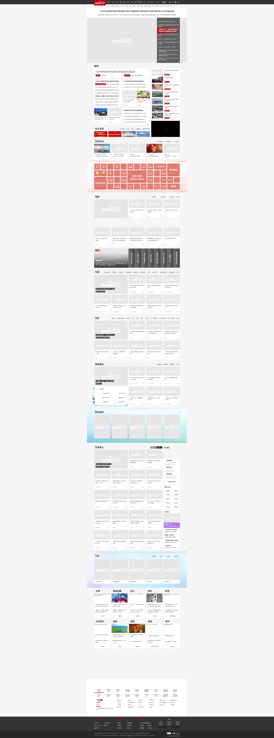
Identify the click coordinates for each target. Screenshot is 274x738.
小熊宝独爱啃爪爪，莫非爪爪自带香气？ (153, 398)
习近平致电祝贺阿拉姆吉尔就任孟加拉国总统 (115, 72)
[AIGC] (164, 2)
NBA (137, 318)
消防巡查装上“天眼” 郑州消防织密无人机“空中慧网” (136, 611)
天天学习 (127, 75)
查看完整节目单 (171, 481)
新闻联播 (167, 74)
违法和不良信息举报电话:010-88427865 (141, 733)
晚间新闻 (140, 700)
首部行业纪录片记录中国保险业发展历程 (152, 155)
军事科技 (135, 272)
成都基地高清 (106, 393)
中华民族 (172, 704)
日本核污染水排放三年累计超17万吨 (114, 118)
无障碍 (170, 3)
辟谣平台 (142, 725)
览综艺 (168, 494)
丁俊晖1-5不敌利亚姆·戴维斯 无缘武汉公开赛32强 (171, 352)
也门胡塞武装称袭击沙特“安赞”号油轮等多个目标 (134, 122)
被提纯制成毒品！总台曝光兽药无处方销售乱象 (119, 481)
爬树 (131, 383)
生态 (117, 6)
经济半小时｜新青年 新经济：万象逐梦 (167, 47)
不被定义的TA (156, 221)
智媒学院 (169, 722)
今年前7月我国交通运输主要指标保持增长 (107, 81)
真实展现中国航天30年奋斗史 (171, 526)
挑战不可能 (162, 700)
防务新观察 (107, 272)
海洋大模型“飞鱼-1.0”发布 (170, 641)
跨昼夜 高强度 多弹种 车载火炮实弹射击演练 (172, 286)
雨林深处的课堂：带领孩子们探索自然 (101, 641)
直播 (99, 389)
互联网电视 (129, 723)
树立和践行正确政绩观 (101, 84)
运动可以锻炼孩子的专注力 (136, 641)
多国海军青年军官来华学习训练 (171, 306)
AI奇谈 (120, 221)
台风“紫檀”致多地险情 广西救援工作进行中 (136, 286)
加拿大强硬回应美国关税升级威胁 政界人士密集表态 (135, 116)
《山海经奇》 (168, 545)
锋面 (133, 129)
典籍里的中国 (131, 707)
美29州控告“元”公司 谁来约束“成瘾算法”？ (154, 481)
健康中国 (132, 487)
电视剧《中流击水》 (170, 535)
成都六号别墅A (122, 393)
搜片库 (170, 179)
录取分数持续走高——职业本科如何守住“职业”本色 (171, 605)
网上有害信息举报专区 (145, 723)
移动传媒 (120, 728)
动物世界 (172, 702)
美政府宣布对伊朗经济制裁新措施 (133, 110)
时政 (108, 2)
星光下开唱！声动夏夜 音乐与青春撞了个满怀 (102, 481)
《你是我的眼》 (116, 581)
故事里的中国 (173, 700)
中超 (133, 318)
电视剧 (154, 556)
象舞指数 (117, 591)
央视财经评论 (98, 527)
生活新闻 (139, 105)
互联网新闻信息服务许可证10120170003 (102, 733)
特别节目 (176, 556)
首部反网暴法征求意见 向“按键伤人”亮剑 (119, 502)
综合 (96, 358)
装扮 (148, 383)
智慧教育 (178, 724)
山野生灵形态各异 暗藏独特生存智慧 (119, 542)
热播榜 (175, 170)
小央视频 (153, 197)
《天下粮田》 (98, 581)
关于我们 (161, 722)
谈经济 (168, 502)
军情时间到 (172, 272)
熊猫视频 (159, 364)
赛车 (148, 358)
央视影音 (120, 725)
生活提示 (162, 704)
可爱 (152, 404)
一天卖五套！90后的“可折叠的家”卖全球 (102, 542)
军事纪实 (121, 272)
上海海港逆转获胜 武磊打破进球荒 (136, 352)
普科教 (176, 498)
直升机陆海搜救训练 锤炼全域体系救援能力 (136, 306)
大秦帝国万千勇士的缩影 (170, 542)
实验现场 (149, 527)
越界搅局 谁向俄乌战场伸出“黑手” (102, 502)
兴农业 (176, 502)
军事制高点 (143, 272)
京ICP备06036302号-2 (106, 735)
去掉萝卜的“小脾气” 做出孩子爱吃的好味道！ (153, 542)
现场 (131, 216)
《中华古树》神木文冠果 (171, 529)
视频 (121, 2)
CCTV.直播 (150, 2)
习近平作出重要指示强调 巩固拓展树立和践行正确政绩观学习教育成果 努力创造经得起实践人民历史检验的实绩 (137, 11)
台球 (166, 358)
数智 (157, 6)
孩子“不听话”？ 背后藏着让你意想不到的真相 (136, 481)
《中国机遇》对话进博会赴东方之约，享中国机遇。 (119, 155)
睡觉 (166, 404)
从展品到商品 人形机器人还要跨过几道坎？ (102, 522)
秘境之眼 (119, 707)
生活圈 (150, 707)
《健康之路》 (169, 467)
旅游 (134, 6)
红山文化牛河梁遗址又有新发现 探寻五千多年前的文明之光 (102, 605)
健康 (142, 6)
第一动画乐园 (163, 702)
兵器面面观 (128, 272)
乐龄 (145, 6)
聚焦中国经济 (146, 129)
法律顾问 (150, 725)
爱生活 (168, 498)
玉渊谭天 (138, 129)
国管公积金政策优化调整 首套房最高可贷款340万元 (106, 87)
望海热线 (142, 728)
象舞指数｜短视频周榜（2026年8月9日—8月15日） (119, 611)
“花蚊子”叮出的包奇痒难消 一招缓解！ (101, 239)
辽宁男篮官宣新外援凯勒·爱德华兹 (136, 332)
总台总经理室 (107, 723)
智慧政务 (169, 724)
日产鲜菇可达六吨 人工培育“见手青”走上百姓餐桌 (135, 87)
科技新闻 (125, 105)
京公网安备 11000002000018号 (137, 735)
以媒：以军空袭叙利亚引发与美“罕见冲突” (101, 306)
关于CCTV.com (97, 725)
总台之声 (96, 723)
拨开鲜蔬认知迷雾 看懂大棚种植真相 (136, 542)
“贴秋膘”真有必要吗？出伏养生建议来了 (143, 100)
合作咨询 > (169, 727)
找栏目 (163, 179)
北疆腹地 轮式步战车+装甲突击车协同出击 (154, 306)
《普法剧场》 (169, 474)
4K (144, 2)
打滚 (148, 404)
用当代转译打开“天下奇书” (170, 547)
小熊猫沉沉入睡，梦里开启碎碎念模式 (171, 398)
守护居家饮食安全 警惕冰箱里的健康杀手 (154, 522)
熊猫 (135, 2)
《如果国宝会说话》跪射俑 (171, 540)
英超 (148, 337)
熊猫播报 (165, 364)
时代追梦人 (149, 467)
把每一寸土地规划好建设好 (113, 84)
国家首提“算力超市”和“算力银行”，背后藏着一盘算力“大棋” (154, 605)
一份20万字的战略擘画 (137, 75)
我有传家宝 (151, 702)
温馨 (169, 404)
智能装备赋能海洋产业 (170, 635)
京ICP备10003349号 (115, 735)
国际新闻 (97, 122)
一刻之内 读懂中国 (105, 222)
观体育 (176, 490)
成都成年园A (121, 397)
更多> (178, 197)
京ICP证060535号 (97, 735)
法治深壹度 (115, 507)
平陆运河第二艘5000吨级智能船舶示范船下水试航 (106, 104)
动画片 (161, 556)
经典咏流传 (151, 700)
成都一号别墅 (122, 401)
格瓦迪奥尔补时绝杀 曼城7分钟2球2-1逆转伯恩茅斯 (154, 332)
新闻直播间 (167, 89)
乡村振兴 (113, 6)
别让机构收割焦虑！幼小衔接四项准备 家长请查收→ (171, 611)
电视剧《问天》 (169, 524)
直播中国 (140, 2)
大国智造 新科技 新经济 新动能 (135, 155)
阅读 (149, 6)
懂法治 (168, 507)
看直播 (173, 186)
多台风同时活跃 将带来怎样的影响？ (134, 81)
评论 (117, 2)
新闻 (113, 2)
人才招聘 (150, 728)
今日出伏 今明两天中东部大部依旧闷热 (136, 211)
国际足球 (115, 358)
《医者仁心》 (150, 581)
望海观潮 (138, 221)
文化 (131, 6)
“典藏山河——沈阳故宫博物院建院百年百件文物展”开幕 (102, 611)
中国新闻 (167, 96)
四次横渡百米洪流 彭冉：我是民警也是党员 (136, 461)
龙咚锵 (172, 221)
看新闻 (168, 490)
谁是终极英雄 (163, 272)
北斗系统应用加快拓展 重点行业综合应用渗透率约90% (107, 93)
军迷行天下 (155, 272)
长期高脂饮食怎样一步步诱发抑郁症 (136, 635)
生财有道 (97, 547)
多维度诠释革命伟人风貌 (170, 536)
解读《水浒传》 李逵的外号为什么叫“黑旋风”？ (154, 502)
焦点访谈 (167, 81)
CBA (142, 318)
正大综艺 (130, 704)
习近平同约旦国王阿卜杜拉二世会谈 (166, 21)
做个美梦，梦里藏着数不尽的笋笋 (171, 378)
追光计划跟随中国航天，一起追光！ (171, 155)
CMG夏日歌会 (98, 487)
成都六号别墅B (106, 397)
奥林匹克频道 (120, 318)
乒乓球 (147, 318)
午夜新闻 (167, 117)
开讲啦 (139, 702)
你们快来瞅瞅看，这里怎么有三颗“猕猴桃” (153, 378)
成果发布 (178, 722)
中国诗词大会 (141, 707)
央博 (127, 6)
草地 (166, 383)
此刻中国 (103, 221)
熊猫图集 (172, 364)
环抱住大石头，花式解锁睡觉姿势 (136, 398)
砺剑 (149, 272)
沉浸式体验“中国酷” (168, 77)
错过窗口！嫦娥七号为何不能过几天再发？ (107, 96)
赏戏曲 (176, 507)
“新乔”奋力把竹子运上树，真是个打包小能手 (137, 378)
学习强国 (122, 129)
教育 (132, 2)
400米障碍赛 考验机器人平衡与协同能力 (128, 100)
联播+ (97, 75)
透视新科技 (132, 547)
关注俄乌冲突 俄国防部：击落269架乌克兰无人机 (119, 306)
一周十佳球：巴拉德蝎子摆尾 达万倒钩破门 (119, 352)
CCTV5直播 (154, 318)
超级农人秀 (115, 547)
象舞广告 (106, 725)
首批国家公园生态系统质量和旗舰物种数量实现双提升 (107, 90)
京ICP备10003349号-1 (123, 735)
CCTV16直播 (171, 318)
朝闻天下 (167, 110)
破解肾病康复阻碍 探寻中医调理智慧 (119, 522)
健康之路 (115, 527)
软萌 (169, 383)
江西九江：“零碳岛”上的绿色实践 (137, 605)
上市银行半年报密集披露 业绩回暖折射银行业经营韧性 (154, 611)
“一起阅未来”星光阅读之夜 (153, 635)
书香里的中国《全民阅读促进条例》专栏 (153, 641)
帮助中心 (129, 728)
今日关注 (132, 527)
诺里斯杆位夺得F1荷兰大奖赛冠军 (154, 352)
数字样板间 (160, 141)
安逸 (134, 404)
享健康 (176, 494)
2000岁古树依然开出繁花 (170, 531)
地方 (108, 6)
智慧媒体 (161, 724)
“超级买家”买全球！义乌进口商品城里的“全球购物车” (107, 102)
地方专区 (101, 183)
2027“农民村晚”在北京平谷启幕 (101, 635)
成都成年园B (105, 401)
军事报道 (114, 272)
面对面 (131, 467)
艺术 (153, 6)
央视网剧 (162, 197)
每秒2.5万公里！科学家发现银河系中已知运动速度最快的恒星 (119, 240)
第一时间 (167, 103)
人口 (139, 704)
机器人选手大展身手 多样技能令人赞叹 (102, 352)
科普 (138, 6)
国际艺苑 (151, 704)
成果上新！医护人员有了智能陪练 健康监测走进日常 (106, 99)
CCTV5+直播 (162, 318)
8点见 (128, 129)
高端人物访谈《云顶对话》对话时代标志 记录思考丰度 (101, 155)
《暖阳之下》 (167, 581)
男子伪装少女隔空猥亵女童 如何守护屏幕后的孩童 (135, 84)
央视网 (119, 723)
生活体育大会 (168, 141)
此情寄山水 (104, 75)
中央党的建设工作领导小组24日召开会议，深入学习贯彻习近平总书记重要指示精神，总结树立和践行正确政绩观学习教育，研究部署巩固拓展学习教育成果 (137, 14)
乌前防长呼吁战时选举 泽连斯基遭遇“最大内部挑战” (136, 522)
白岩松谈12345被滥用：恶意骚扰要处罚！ (154, 211)
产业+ (163, 6)
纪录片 (168, 556)
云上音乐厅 (177, 141)
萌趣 (131, 404)
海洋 (167, 621)
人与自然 (119, 704)
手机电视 (129, 725)
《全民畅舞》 (169, 460)
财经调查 (115, 487)
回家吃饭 (149, 547)
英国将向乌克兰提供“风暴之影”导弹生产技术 (100, 118)
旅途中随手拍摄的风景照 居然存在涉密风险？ (136, 502)
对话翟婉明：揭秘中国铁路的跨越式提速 (153, 461)
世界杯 (128, 318)
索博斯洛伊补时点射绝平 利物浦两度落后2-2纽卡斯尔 (171, 332)
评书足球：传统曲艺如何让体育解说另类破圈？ (119, 605)
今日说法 (119, 702)
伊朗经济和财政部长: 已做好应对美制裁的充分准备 (135, 113)
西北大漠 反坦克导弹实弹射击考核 (154, 286)
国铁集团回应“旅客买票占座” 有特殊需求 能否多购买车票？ (136, 239)
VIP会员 (113, 318)
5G (160, 6)
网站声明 (96, 728)
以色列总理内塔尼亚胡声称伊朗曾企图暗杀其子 (134, 119)
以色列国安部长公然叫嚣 (170, 238)
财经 (124, 2)
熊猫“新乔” (135, 383)
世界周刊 (149, 487)
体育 (128, 2)
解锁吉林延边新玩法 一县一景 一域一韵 (119, 641)
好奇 (152, 383)
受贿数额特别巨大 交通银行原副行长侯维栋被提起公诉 (154, 239)
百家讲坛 (149, 507)
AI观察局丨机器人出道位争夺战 (171, 211)
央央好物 (169, 6)
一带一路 (122, 6)
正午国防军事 (98, 311)
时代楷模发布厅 (131, 702)
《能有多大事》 (133, 581)
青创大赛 (172, 197)
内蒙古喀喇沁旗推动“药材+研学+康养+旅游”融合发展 (119, 635)
